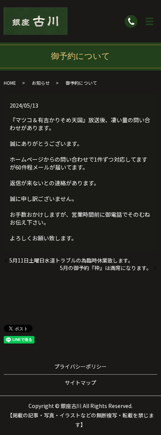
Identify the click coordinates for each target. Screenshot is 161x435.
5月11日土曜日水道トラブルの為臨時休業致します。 (71, 260)
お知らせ (41, 83)
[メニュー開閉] (149, 21)
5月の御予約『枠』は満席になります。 (106, 268)
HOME (10, 83)
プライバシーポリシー (80, 366)
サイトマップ (80, 382)
